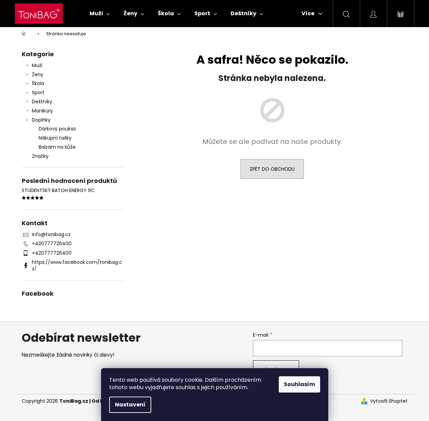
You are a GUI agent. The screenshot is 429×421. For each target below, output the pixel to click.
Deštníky (42, 101)
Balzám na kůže (57, 147)
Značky (40, 156)
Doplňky (41, 120)
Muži (37, 65)
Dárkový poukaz (57, 128)
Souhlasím (299, 384)
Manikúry (42, 110)
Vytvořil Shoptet (389, 401)
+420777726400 (52, 243)
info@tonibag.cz (51, 234)
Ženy (37, 74)
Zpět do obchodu (272, 169)
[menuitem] (100, 13)
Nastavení (130, 404)
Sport (38, 92)
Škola (38, 83)
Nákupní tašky (55, 137)
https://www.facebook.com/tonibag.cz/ (77, 265)
